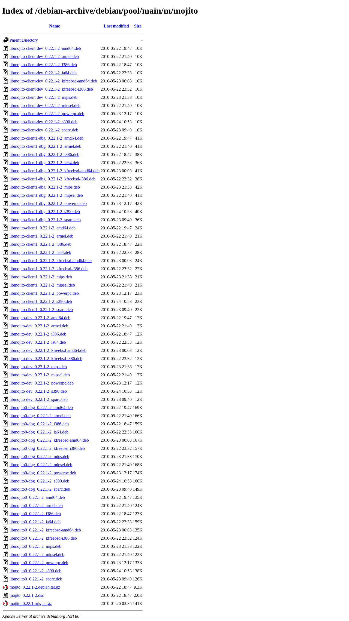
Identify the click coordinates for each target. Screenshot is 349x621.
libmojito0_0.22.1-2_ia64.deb (35, 521)
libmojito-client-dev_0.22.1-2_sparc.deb (44, 130)
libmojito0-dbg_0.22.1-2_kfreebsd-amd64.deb (49, 440)
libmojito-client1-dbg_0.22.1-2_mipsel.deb (46, 195)
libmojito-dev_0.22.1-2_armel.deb (39, 326)
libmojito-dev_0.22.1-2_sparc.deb (39, 399)
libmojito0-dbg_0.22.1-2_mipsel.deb (41, 464)
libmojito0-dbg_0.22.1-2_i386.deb (39, 424)
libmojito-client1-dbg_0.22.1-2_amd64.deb (46, 138)
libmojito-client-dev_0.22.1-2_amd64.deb (45, 48)
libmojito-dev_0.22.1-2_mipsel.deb (40, 375)
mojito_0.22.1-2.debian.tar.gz (35, 587)
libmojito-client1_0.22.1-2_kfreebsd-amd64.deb (51, 260)
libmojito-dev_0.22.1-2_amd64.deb (40, 317)
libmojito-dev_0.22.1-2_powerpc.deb (42, 383)
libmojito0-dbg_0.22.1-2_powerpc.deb (43, 473)
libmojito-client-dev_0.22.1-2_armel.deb (44, 56)
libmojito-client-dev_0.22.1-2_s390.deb (43, 121)
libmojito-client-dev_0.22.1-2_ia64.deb (43, 72)
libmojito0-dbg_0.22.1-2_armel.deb (40, 415)
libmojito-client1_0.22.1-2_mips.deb (41, 277)
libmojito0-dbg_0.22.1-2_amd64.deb (41, 407)
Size (138, 26)
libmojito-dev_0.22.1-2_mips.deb (38, 366)
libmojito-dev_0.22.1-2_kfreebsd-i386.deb (46, 358)
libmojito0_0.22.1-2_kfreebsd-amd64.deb (45, 530)
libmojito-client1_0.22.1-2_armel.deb (41, 236)
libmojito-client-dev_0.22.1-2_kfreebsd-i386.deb (51, 89)
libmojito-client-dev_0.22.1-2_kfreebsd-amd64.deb (53, 81)
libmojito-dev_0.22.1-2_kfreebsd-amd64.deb (48, 350)
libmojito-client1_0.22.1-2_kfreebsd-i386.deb (49, 268)
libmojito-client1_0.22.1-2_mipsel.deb (42, 285)
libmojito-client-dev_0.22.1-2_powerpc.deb (47, 113)
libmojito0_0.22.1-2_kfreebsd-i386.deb (43, 538)
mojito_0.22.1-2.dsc (27, 595)
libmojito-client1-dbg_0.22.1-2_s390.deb (45, 211)
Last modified (116, 26)
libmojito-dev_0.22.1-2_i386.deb (38, 334)
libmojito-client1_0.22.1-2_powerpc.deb (44, 293)
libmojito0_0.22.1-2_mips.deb (35, 546)
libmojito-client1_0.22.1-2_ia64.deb (40, 252)
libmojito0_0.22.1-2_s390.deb (35, 570)
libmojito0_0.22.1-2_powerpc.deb (39, 562)
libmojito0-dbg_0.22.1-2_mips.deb (39, 456)
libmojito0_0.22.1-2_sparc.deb (36, 579)
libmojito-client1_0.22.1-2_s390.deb (41, 301)
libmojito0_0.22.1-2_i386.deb (35, 513)
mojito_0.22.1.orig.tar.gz (31, 603)
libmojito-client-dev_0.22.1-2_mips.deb (43, 97)
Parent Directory (24, 40)
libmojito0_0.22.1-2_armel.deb (36, 505)
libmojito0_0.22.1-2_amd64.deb (37, 497)
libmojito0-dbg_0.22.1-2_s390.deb (39, 481)
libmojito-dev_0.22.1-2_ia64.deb (38, 342)
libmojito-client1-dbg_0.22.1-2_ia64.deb (44, 162)
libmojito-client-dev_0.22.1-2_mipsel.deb (45, 105)
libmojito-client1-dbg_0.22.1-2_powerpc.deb (48, 203)
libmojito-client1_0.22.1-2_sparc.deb (41, 309)
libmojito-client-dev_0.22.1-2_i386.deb (43, 64)
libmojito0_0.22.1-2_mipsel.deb (37, 554)
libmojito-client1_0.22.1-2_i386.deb (40, 244)
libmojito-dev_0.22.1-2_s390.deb (38, 391)
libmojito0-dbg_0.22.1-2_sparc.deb (40, 489)
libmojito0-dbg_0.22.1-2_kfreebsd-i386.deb (47, 448)
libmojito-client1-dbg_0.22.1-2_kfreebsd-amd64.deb (55, 170)
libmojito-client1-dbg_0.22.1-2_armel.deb (45, 146)
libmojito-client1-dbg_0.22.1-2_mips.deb (45, 187)
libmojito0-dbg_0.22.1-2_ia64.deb (39, 432)
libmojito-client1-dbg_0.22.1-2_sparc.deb (45, 219)
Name (54, 26)
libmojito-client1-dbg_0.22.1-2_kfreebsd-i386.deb (52, 179)
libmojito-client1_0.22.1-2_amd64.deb (43, 228)
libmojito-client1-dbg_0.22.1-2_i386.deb (44, 154)
